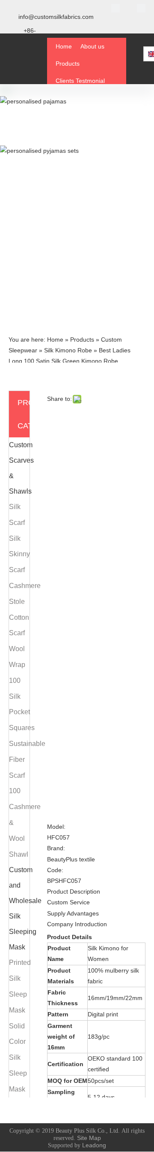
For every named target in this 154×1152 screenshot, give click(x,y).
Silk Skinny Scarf (19, 554)
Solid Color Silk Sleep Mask (18, 1057)
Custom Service (68, 902)
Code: (55, 870)
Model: (56, 826)
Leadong (94, 1145)
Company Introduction (77, 924)
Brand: (56, 848)
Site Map (89, 1137)
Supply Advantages (73, 913)
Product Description (73, 891)
